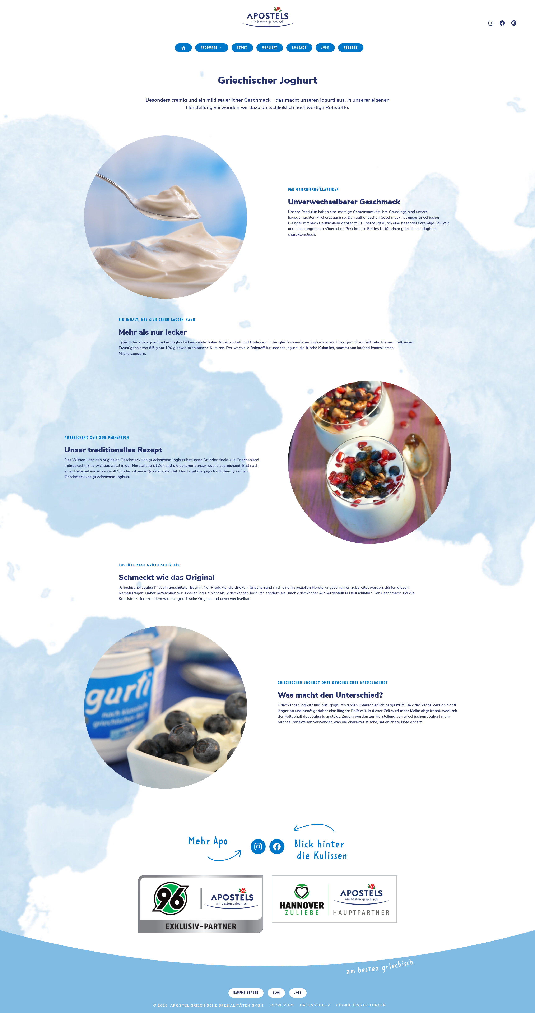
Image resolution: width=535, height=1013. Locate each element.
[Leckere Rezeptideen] (215, 854)
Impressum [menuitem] (282, 1005)
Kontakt (299, 48)
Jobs (325, 48)
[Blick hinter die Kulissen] (276, 846)
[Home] (183, 47)
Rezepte (351, 48)
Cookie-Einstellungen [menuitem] (361, 1005)
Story (242, 48)
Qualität (269, 48)
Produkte (209, 48)
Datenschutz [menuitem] (315, 1005)
